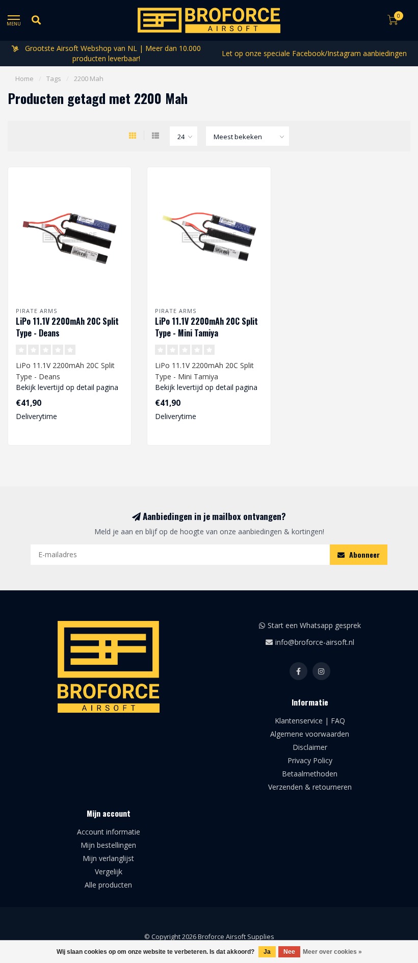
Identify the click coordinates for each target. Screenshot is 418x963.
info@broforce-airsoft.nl (314, 642)
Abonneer (363, 554)
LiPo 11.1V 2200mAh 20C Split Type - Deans (67, 327)
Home (24, 78)
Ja (267, 951)
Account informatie (108, 832)
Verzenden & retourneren (310, 787)
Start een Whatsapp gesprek (314, 625)
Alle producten (108, 885)
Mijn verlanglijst (108, 858)
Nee (289, 951)
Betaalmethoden (309, 773)
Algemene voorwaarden (309, 734)
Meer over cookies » (332, 951)
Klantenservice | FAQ (310, 720)
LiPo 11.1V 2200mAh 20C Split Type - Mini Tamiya (206, 327)
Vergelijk (108, 871)
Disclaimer (310, 747)
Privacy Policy (310, 760)
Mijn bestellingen (108, 845)
